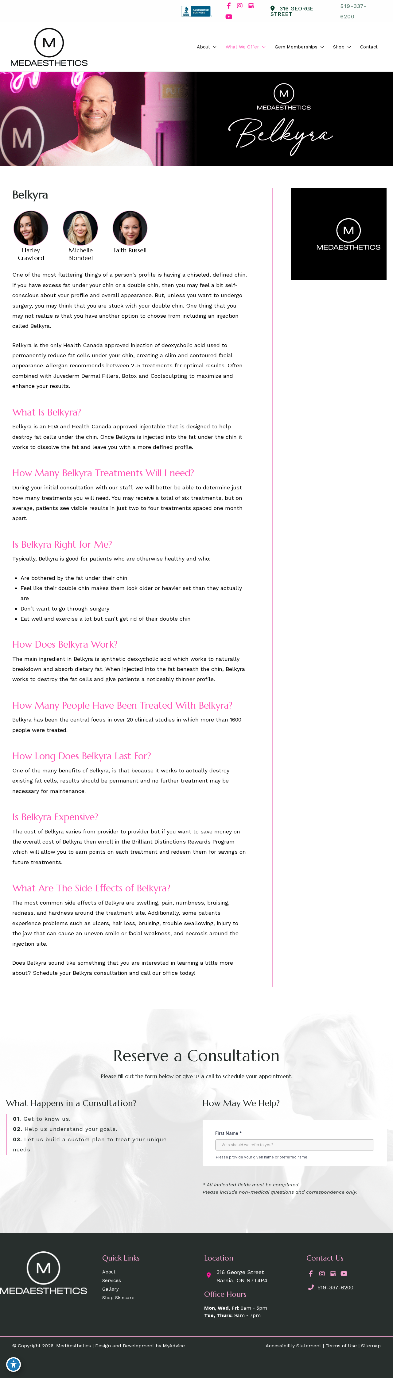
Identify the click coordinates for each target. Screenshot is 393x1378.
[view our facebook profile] (228, 5)
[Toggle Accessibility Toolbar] (13, 1364)
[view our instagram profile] (239, 5)
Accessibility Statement (293, 1346)
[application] (213, 47)
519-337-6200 (334, 1287)
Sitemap (371, 1346)
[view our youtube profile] (228, 16)
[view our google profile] (250, 5)
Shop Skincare (118, 1297)
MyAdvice (174, 1346)
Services (111, 1280)
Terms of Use (341, 1346)
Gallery (110, 1289)
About (108, 1272)
